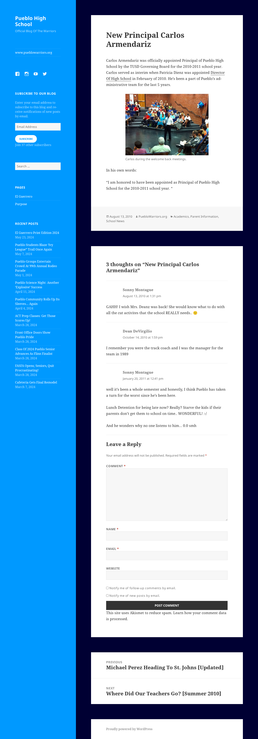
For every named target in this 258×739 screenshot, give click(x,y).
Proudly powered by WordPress (129, 729)
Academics (181, 216)
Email (112, 549)
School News (115, 221)
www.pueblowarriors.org (33, 52)
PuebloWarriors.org (153, 216)
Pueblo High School (30, 21)
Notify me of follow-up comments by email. (142, 588)
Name (112, 529)
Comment (116, 466)
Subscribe (26, 139)
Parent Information (204, 216)
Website (113, 568)
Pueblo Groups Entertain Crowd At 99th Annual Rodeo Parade (36, 266)
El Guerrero (23, 196)
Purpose (21, 204)
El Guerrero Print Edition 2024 (37, 233)
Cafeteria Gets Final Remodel (36, 382)
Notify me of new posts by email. (134, 596)
